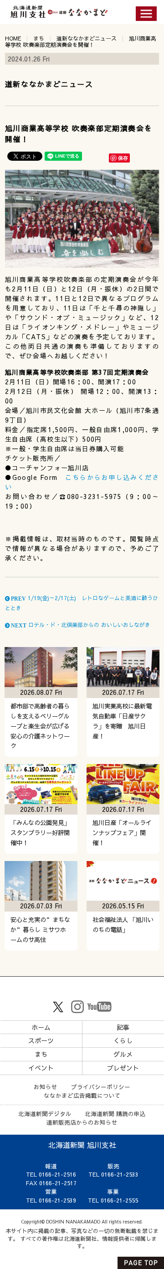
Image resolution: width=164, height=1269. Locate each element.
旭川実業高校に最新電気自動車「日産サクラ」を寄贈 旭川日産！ (122, 721)
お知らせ (45, 1087)
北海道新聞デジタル (45, 1113)
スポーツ (41, 1040)
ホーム (41, 1027)
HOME (13, 38)
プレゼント (123, 1067)
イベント (41, 1067)
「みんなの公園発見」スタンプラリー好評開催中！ (40, 832)
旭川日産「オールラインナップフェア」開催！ (122, 832)
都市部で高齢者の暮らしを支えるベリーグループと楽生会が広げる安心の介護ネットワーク (40, 726)
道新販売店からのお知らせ (82, 1122)
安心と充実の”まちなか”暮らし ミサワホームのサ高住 (40, 929)
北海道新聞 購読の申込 (115, 1113)
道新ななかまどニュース (86, 38)
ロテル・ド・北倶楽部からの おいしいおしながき (80, 624)
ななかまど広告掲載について (82, 1095)
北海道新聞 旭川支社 (82, 1145)
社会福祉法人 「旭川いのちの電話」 (123, 924)
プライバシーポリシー (100, 1087)
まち (38, 38)
